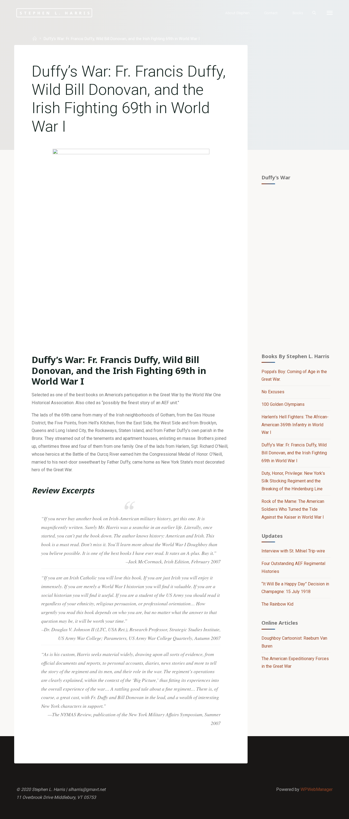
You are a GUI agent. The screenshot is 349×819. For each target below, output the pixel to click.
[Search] (314, 13)
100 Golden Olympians (283, 404)
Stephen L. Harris (56, 12)
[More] (330, 13)
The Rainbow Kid (277, 604)
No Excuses (272, 391)
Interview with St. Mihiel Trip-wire (293, 551)
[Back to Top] (328, 811)
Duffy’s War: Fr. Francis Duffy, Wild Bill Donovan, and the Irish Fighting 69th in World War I (294, 452)
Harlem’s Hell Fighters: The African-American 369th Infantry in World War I (295, 424)
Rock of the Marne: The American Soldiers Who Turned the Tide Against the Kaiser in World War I (292, 509)
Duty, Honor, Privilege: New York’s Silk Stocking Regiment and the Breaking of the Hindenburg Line (293, 481)
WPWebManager (316, 789)
